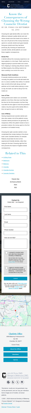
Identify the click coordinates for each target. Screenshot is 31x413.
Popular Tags (15, 179)
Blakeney (6, 164)
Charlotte (6, 167)
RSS (15, 187)
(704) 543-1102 (22, 283)
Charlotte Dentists (8, 170)
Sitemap (4, 407)
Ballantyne (6, 160)
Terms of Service (14, 288)
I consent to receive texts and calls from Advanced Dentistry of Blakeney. (16, 257)
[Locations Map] (15, 310)
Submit (15, 278)
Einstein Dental (7, 403)
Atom (15, 184)
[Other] (8, 382)
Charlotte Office (15, 333)
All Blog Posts (7, 157)
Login (18, 407)
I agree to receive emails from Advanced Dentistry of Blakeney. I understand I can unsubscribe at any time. (17, 270)
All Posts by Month (15, 182)
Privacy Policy (12, 261)
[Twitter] (17, 382)
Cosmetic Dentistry (8, 173)
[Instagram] (22, 382)
